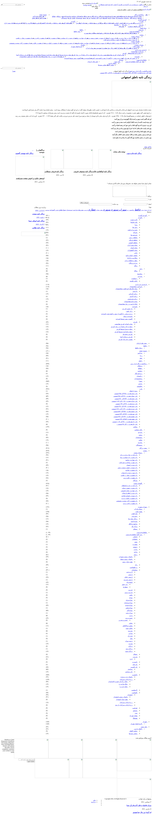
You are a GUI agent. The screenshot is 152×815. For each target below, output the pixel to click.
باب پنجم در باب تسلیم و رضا (66, 38)
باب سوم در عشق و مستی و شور (96, 38)
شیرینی (141, 25)
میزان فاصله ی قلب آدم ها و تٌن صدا (139, 805)
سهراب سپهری (138, 45)
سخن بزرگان (143, 448)
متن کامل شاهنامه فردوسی (133, 61)
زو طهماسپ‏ (100, 33)
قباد (131, 638)
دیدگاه (149, 196)
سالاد (120, 26)
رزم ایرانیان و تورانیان (126, 679)
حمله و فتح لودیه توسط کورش (47, 55)
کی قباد (135, 664)
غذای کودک (81, 23)
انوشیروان (129, 582)
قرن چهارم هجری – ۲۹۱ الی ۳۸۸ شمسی (125, 396)
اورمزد (130, 590)
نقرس (57, 210)
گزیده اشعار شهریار (76, 46)
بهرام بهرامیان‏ (128, 603)
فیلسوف (107, 16)
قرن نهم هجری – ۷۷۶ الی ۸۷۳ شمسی (126, 414)
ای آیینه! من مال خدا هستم (142, 812)
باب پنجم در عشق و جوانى (67, 43)
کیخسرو (134, 675)
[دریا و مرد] (76, 777)
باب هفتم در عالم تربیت (37, 43)
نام (150, 199)
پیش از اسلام (133, 391)
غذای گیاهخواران (44, 23)
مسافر (122, 48)
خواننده (81, 16)
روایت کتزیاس (133, 294)
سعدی (141, 35)
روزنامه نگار (95, 16)
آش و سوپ (96, 23)
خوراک (102, 23)
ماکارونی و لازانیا (28, 23)
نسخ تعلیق (62, 210)
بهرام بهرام (129, 600)
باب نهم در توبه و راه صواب (129, 40)
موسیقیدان (130, 16)
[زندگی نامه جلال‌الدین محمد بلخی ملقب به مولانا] (65, 757)
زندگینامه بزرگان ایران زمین (140, 71)
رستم (113, 33)
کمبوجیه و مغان (85, 58)
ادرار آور (149, 210)
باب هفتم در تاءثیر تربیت (39, 38)
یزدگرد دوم (129, 649)
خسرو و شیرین (123, 620)
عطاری (92, 209)
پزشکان (85, 16)
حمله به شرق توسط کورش (63, 55)
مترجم (90, 16)
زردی (128, 210)
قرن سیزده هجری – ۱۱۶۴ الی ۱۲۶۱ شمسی (124, 409)
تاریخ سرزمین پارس (140, 50)
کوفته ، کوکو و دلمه (117, 23)
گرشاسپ (134, 690)
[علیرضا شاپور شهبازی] (31, 757)
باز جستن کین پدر (132, 58)
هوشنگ (135, 718)
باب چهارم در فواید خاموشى (83, 43)
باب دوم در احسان (111, 38)
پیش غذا (124, 25)
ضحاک (95, 33)
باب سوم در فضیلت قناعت (99, 43)
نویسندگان (102, 16)
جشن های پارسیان (92, 61)
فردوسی (140, 30)
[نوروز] (134, 797)
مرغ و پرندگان (136, 23)
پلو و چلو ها (36, 23)
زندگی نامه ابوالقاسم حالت (102, 171)
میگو (135, 265)
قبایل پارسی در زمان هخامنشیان (50, 56)
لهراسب (134, 708)
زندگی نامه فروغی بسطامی (54, 171)
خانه (150, 71)
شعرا (140, 16)
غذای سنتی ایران (9, 23)
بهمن (135, 542)
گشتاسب (134, 692)
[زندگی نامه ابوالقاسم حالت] (105, 168)
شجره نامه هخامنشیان (134, 53)
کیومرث (134, 662)
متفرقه (121, 60)
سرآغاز (135, 38)
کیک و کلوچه (137, 26)
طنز (141, 358)
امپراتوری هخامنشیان (137, 51)
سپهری (106, 209)
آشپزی (141, 21)
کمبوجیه (137, 56)
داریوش (62, 56)
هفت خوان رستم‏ (127, 562)
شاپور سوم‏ (129, 628)
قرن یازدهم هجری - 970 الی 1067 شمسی (112, 73)
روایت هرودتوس (132, 299)
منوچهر (135, 710)
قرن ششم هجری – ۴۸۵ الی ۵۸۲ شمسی (125, 411)
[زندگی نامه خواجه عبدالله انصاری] (134, 757)
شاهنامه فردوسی (134, 31)
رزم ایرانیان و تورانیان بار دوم (123, 705)
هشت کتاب (136, 46)
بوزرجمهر (124, 584)
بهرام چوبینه (128, 605)
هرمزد (130, 643)
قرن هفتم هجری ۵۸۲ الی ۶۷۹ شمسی (126, 419)
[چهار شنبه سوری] (52, 777)
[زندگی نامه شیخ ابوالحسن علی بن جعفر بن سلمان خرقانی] (100, 757)
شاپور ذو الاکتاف (127, 626)
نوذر (136, 713)
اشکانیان (126, 33)
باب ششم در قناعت (52, 38)
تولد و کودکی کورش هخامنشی (115, 55)
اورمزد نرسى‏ (128, 592)
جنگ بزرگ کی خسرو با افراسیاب (117, 681)
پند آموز (34, 16)
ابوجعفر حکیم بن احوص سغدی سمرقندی (30, 178)
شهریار (83, 45)
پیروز (130, 615)
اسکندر (131, 33)
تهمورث (86, 33)
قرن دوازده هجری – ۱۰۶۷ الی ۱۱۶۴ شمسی (124, 401)
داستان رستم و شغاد (126, 559)
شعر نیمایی (99, 210)
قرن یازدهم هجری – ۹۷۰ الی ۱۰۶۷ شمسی (124, 421)
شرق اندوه (102, 48)
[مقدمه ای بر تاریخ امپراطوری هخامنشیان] (134, 770)
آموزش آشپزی (142, 20)
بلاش (130, 595)
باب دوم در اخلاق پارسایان (114, 43)
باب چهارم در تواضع (80, 38)
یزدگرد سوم (128, 651)
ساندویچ (116, 25)
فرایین (130, 633)
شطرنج (125, 587)
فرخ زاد (130, 636)
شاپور (130, 623)
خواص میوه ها (102, 65)
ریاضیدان (136, 16)
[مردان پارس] (93, 3)
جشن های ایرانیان (141, 343)
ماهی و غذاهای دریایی (55, 23)
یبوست (47, 210)
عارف (111, 16)
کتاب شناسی (75, 16)
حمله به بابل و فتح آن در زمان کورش (82, 55)
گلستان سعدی (135, 41)
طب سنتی (117, 61)
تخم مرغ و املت (127, 23)
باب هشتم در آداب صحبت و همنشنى (19, 43)
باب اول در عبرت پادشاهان (129, 43)
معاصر (135, 427)
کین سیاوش (128, 672)
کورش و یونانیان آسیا (22, 55)
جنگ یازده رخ (123, 686)
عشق (40, 16)
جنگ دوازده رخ (123, 684)
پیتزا (77, 23)
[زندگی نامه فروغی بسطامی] (57, 168)
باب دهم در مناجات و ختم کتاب (112, 40)
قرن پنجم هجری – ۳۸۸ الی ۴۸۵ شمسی (125, 393)
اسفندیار (129, 695)
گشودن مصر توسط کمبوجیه (72, 58)
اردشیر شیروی (128, 580)
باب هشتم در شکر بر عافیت (24, 38)
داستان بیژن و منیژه (126, 677)
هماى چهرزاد (133, 715)
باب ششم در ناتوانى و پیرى (51, 43)
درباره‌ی (93, 802)
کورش (124, 53)
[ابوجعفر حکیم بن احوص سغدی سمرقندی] (29, 175)
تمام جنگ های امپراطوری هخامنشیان (30, 56)
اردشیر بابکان (128, 577)
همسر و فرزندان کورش (100, 55)
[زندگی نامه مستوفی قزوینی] (78, 168)
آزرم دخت (129, 572)
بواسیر (142, 210)
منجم (114, 16)
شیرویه (130, 631)
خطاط (121, 16)
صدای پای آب (90, 48)
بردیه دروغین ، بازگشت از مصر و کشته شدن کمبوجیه (105, 58)
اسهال (145, 210)
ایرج (131, 659)
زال (136, 565)
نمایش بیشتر (147, 146)
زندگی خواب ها (109, 48)
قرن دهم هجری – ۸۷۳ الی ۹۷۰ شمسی (126, 398)
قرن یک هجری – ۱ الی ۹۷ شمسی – (127, 424)
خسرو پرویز (128, 618)
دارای (116, 33)
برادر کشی (124, 58)
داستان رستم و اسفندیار (120, 697)
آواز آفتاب (117, 48)
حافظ (81, 30)
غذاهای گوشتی (65, 23)
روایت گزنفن (133, 296)
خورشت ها (17, 23)
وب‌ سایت (115, 204)
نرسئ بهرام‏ (128, 641)
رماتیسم (131, 210)
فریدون (90, 33)
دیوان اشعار (143, 28)
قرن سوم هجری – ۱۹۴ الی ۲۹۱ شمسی (125, 406)
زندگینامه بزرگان (139, 15)
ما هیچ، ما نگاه (133, 48)
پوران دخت (129, 613)
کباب (135, 253)
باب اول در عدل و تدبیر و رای (124, 38)
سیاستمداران (67, 16)
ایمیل (149, 204)
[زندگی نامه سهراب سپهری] (100, 777)
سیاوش (130, 669)
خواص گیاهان (110, 65)
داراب (119, 33)
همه (63, 16)
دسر (140, 268)
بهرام (130, 597)
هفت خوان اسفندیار (121, 699)
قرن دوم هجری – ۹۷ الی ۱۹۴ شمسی (126, 404)
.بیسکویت (130, 26)
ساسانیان (106, 33)
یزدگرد (130, 646)
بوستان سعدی (135, 36)
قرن (100, 18)
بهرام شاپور (129, 608)
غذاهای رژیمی (89, 23)
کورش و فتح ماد (33, 55)
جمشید (135, 33)
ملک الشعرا (75, 210)
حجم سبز (96, 48)
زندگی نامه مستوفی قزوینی (83, 171)
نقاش (118, 16)
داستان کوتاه (43, 15)
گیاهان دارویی (112, 63)
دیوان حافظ (77, 31)
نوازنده (125, 16)
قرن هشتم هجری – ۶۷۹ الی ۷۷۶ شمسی (125, 416)
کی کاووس (134, 667)
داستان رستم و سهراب (125, 556)
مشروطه (81, 210)
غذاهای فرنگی (108, 23)
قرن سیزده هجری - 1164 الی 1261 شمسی (136, 73)
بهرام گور (129, 610)
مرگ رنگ (126, 48)
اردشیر (130, 574)
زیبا (141, 355)
